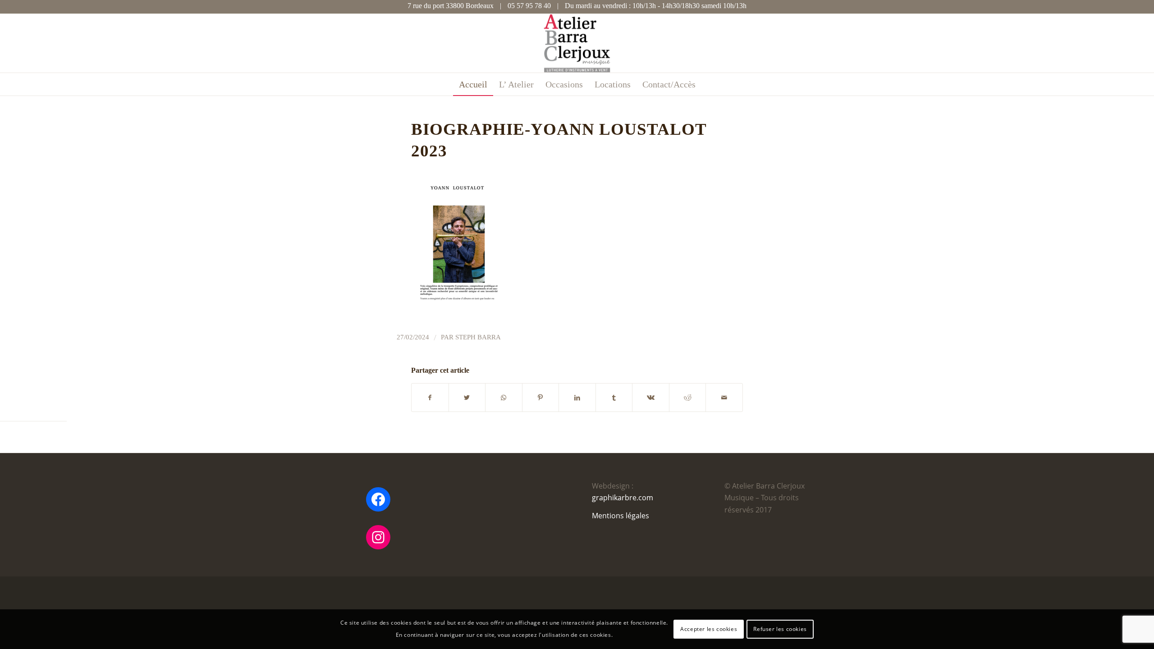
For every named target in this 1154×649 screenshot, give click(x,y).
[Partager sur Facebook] (430, 397)
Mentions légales (620, 516)
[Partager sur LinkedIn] (577, 397)
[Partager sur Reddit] (687, 397)
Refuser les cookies (779, 629)
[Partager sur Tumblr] (614, 397)
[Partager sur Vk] (650, 397)
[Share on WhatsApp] (503, 397)
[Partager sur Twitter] (467, 397)
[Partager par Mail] (724, 397)
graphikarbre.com (622, 498)
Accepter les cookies (708, 629)
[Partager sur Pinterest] (540, 397)
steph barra (478, 337)
